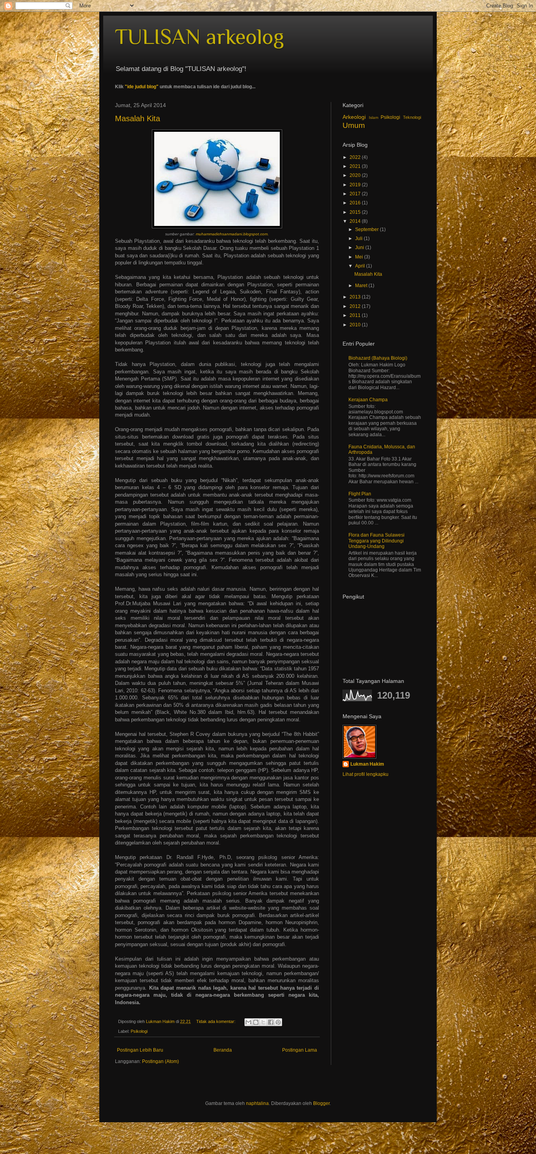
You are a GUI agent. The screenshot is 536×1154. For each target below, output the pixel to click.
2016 (356, 203)
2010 (356, 325)
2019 (356, 184)
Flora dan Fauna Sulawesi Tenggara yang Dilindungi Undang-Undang (376, 540)
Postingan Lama (299, 1050)
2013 (356, 297)
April (360, 266)
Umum (354, 125)
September (367, 229)
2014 (356, 221)
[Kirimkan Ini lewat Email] (248, 1022)
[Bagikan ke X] (263, 1022)
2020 (356, 175)
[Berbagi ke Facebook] (271, 1022)
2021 (356, 166)
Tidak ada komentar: (216, 1021)
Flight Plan (359, 494)
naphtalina (257, 1103)
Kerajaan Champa (368, 399)
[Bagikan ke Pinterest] (278, 1022)
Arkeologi (354, 117)
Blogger (321, 1103)
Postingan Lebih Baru (140, 1050)
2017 (356, 194)
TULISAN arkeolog (199, 36)
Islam (373, 117)
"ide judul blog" (142, 86)
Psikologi (139, 1031)
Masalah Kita (137, 118)
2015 (356, 212)
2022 (356, 157)
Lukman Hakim (367, 764)
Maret (361, 285)
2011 (356, 315)
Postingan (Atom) (160, 1061)
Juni (360, 247)
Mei (359, 257)
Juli (359, 238)
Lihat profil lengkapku (365, 774)
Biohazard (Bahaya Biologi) (377, 358)
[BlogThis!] (256, 1022)
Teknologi (412, 117)
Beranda (222, 1050)
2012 (356, 306)
